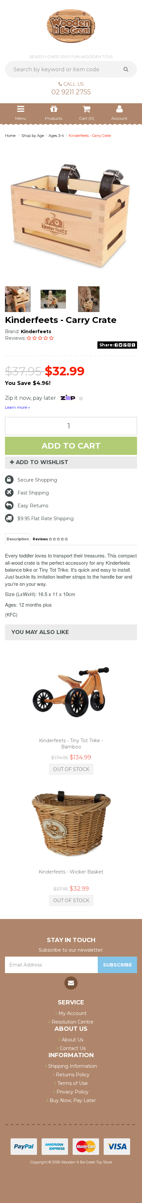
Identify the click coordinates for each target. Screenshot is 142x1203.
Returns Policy (71, 1075)
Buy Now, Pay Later (72, 1100)
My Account (72, 1013)
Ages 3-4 (56, 135)
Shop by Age (32, 135)
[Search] (128, 69)
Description (18, 539)
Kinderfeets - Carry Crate (90, 135)
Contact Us (72, 1048)
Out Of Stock (71, 769)
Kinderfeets (36, 331)
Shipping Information (72, 1066)
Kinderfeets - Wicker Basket (71, 872)
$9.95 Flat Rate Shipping (46, 519)
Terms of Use (72, 1083)
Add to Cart (71, 446)
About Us (71, 1040)
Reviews (41, 539)
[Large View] (18, 299)
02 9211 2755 (71, 92)
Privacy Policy (72, 1092)
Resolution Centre (71, 1022)
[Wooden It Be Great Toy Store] (71, 26)
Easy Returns (33, 506)
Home (10, 135)
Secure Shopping (37, 480)
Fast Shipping (33, 493)
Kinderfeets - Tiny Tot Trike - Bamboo (71, 743)
